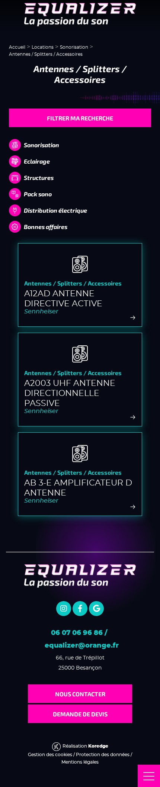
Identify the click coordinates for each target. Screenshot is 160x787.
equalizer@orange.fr (82, 645)
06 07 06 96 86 (77, 633)
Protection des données (102, 754)
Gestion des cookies (50, 754)
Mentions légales (80, 762)
